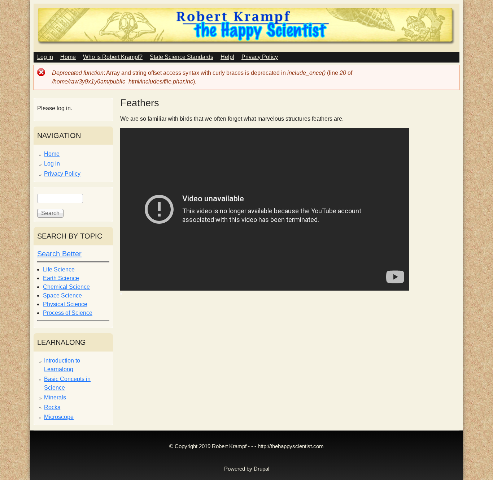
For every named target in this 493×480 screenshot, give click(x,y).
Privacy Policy (259, 57)
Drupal (261, 469)
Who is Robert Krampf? (113, 57)
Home (68, 57)
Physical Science (65, 304)
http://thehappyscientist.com (291, 446)
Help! (227, 57)
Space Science (62, 295)
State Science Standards (181, 57)
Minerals (55, 397)
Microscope (59, 417)
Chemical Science (66, 287)
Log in (45, 57)
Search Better (59, 254)
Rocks (52, 407)
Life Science (59, 269)
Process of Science (67, 313)
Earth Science (61, 278)
